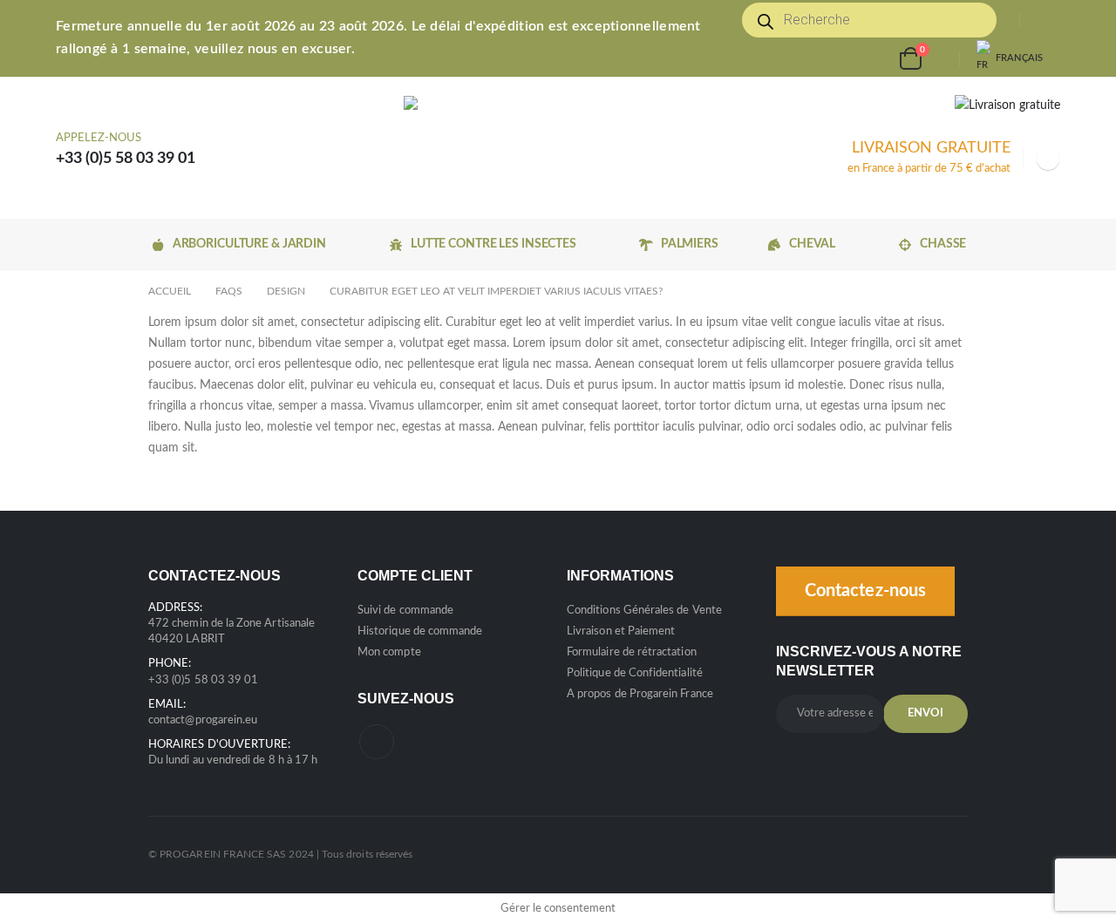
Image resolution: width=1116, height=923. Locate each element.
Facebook (376, 741)
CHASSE (943, 244)
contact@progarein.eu (202, 720)
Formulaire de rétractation (632, 652)
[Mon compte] (1046, 20)
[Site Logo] (522, 148)
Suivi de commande (405, 610)
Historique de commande (419, 631)
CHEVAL (812, 244)
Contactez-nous (865, 591)
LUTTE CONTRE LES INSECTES (493, 244)
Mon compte (389, 652)
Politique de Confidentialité (635, 673)
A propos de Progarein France (640, 694)
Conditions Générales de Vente (644, 610)
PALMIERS (689, 244)
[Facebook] (1048, 158)
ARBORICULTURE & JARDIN (249, 244)
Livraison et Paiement (621, 631)
